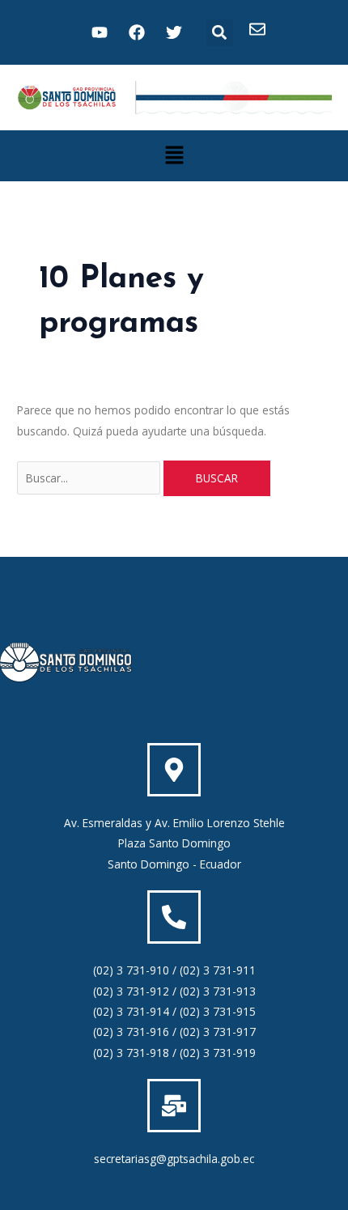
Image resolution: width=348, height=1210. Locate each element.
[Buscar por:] (90, 478)
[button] (219, 32)
